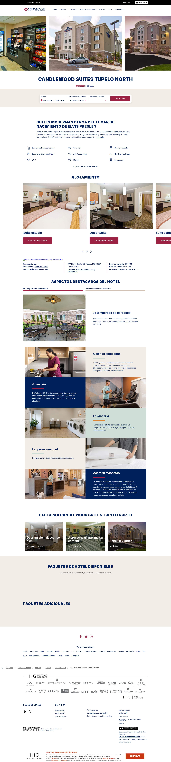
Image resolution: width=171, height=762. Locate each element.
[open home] (3, 667)
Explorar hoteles (124, 710)
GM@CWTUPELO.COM (38, 269)
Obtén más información (129, 737)
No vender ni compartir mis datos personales (130, 719)
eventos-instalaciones (88, 9)
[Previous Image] (81, 70)
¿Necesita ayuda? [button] (33, 2)
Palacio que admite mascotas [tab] (98, 289)
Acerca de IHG (60, 710)
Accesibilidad (120, 9)
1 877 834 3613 (47, 731)
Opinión (121, 723)
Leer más (100, 137)
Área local (73, 9)
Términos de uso (92, 710)
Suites (55, 9)
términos (54, 758)
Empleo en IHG (60, 713)
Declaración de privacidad (59, 760)
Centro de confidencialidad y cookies (99, 716)
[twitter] (30, 711)
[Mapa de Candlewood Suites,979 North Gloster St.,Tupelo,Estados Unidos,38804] (43, 259)
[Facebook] (25, 711)
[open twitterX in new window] (90, 636)
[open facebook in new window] (80, 636)
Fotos (110, 9)
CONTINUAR (135, 756)
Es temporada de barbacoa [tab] (35, 289)
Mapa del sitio (123, 716)
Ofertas (102, 9)
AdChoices (122, 713)
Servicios (63, 9)
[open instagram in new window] (85, 636)
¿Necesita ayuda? (61, 716)
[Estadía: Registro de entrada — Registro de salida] (53, 100)
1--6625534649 (41, 267)
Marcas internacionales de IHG (97, 713)
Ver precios (120, 99)
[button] (141, 2)
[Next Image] (89, 70)
